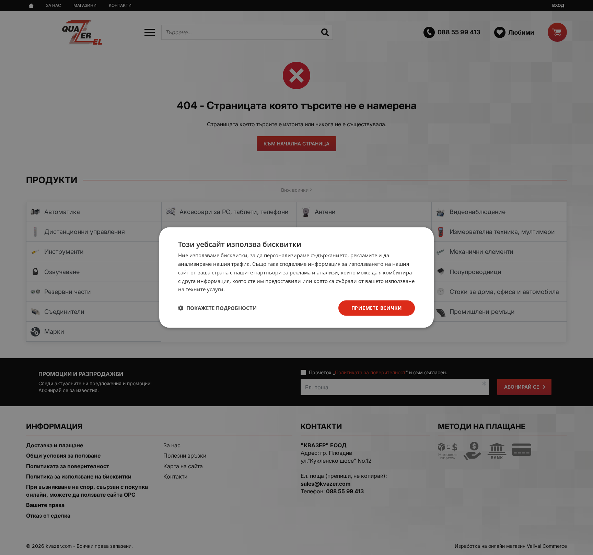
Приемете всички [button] (376, 308)
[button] (217, 308)
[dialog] (296, 277)
